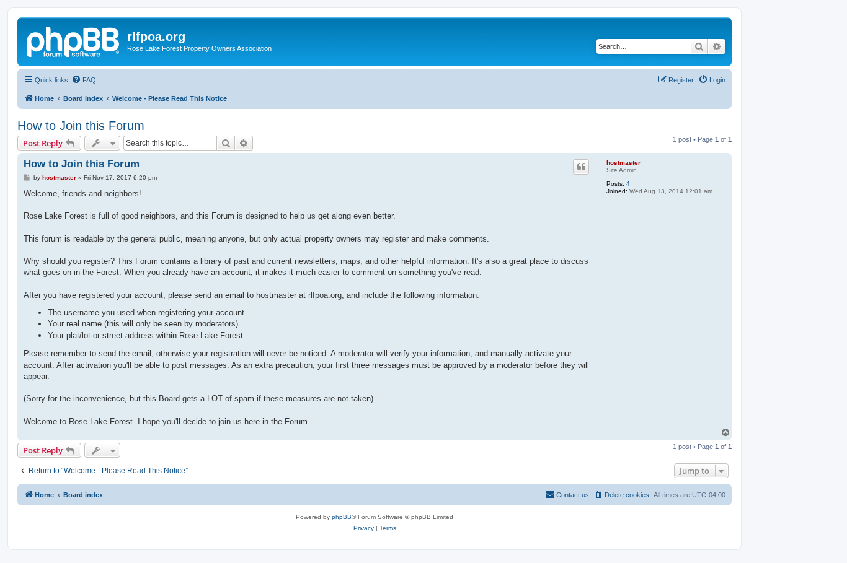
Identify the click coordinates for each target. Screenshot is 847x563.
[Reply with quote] (581, 166)
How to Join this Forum (80, 126)
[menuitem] (83, 79)
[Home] (73, 40)
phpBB (342, 516)
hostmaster (623, 162)
